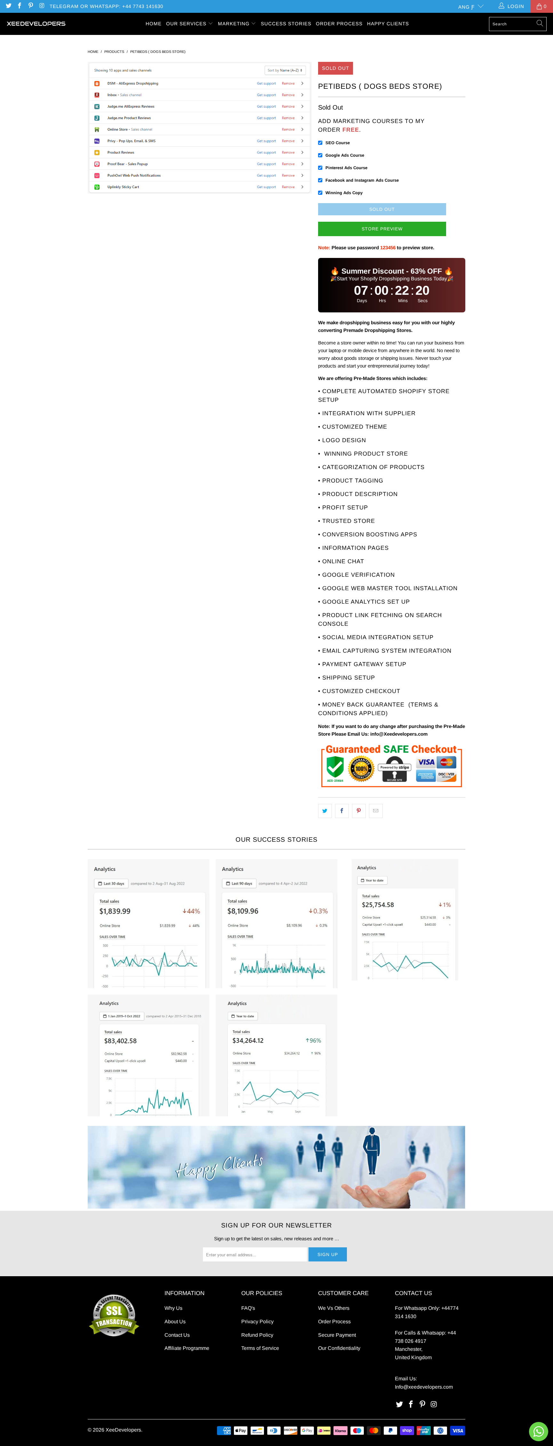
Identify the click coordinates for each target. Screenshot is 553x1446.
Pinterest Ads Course (346, 167)
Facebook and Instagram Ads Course (362, 180)
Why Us (173, 1308)
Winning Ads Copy (344, 192)
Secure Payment (337, 1335)
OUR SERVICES (187, 23)
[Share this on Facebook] (342, 811)
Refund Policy (257, 1335)
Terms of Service (260, 1348)
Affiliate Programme (186, 1348)
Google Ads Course (344, 155)
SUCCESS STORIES (286, 23)
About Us (175, 1321)
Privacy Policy (257, 1321)
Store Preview (382, 228)
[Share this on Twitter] (325, 811)
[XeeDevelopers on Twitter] (8, 6)
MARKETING (234, 23)
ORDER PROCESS (339, 23)
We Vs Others (333, 1308)
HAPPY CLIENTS (388, 23)
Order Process (334, 1321)
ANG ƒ (466, 7)
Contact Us (177, 1335)
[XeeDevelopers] (36, 24)
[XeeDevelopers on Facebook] (19, 6)
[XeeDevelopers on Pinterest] (30, 6)
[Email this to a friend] (376, 811)
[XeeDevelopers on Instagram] (41, 6)
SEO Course (337, 142)
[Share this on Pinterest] (359, 811)
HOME (154, 23)
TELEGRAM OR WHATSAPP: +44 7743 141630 (106, 6)
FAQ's (248, 1308)
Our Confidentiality (339, 1348)
